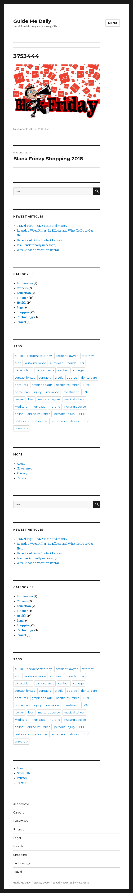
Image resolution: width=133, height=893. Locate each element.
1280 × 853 (43, 129)
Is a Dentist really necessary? (37, 245)
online (19, 414)
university (21, 428)
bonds (71, 363)
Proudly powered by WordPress (71, 882)
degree (72, 377)
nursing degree (75, 406)
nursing (55, 406)
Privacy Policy (42, 882)
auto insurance (35, 363)
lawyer (19, 399)
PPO (82, 414)
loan (31, 399)
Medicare (21, 406)
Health (21, 302)
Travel (21, 322)
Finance (22, 297)
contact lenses (25, 377)
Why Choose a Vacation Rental (38, 250)
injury (38, 392)
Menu (112, 23)
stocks (74, 421)
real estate (22, 421)
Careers (22, 288)
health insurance (67, 385)
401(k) (19, 356)
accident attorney (39, 356)
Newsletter (24, 468)
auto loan (56, 363)
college (78, 370)
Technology (25, 317)
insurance (52, 392)
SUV (85, 421)
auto (18, 363)
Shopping (23, 312)
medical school (74, 399)
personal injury (64, 414)
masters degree (49, 399)
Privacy (22, 473)
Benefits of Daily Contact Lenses (39, 240)
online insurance (38, 414)
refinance (40, 421)
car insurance (45, 370)
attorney (88, 356)
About (21, 463)
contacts (45, 377)
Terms (21, 478)
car (82, 363)
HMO (87, 385)
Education (24, 293)
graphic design (42, 385)
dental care (89, 377)
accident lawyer (67, 356)
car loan (63, 370)
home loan (22, 392)
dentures (21, 385)
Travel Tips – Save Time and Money (42, 225)
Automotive (25, 283)
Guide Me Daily (32, 21)
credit (59, 377)
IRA (85, 392)
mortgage (39, 406)
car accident (23, 370)
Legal (20, 307)
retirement (58, 421)
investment (71, 392)
